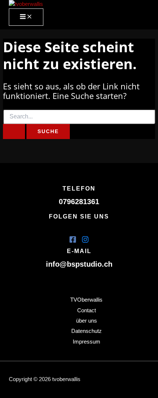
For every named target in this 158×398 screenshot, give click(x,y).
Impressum (86, 342)
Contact (86, 310)
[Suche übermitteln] (14, 131)
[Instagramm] (85, 241)
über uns (86, 321)
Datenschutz (86, 331)
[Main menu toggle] (26, 17)
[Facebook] (72, 241)
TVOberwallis (86, 300)
